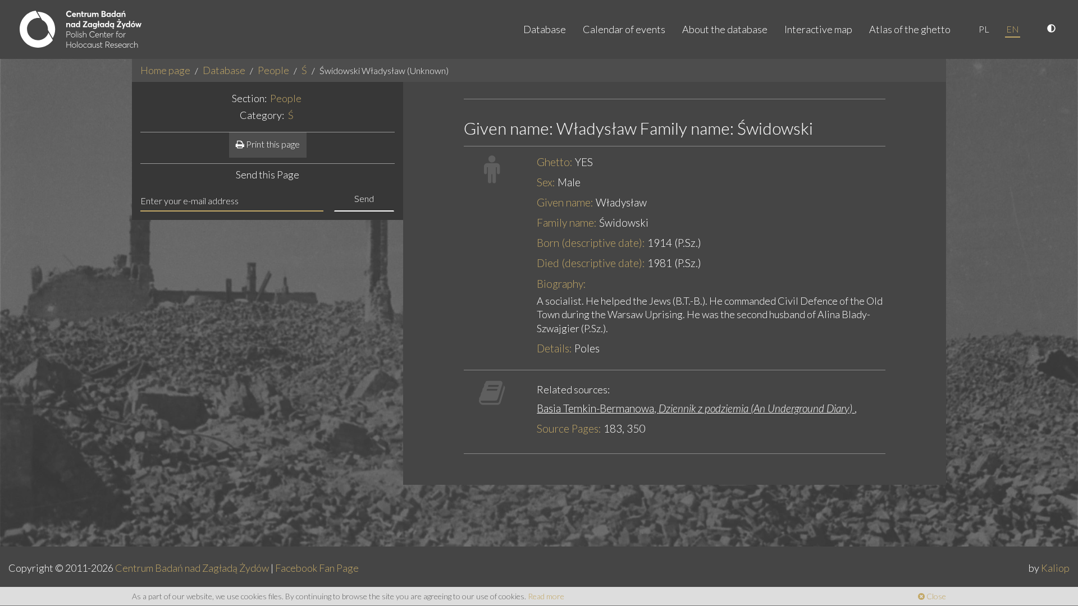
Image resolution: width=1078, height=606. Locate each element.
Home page (165, 70)
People (273, 70)
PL (984, 29)
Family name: (567, 222)
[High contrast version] (1053, 29)
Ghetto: (555, 161)
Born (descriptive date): (591, 242)
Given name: (565, 202)
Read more (546, 596)
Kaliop (1055, 568)
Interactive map (818, 29)
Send (364, 198)
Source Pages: (569, 428)
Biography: (561, 283)
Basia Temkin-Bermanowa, (694, 408)
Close (935, 596)
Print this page (272, 144)
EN (1012, 29)
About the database (725, 29)
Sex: (546, 182)
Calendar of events (624, 29)
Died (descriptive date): (591, 262)
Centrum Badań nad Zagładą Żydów (192, 568)
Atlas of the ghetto (910, 29)
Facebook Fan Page (317, 568)
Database (544, 29)
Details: (554, 348)
